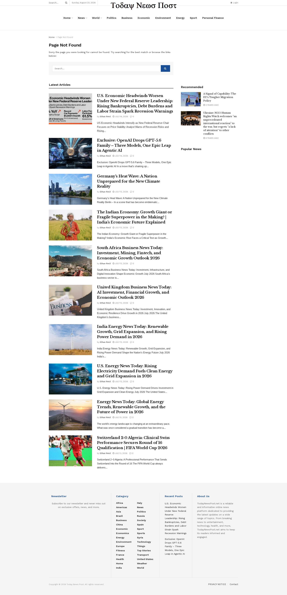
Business (127, 17)
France (120, 554)
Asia (118, 511)
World (95, 17)
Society (141, 520)
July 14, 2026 (121, 116)
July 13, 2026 (121, 192)
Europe (120, 546)
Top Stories (144, 550)
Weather (142, 563)
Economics (122, 533)
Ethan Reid (105, 116)
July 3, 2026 (120, 453)
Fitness (120, 550)
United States (145, 559)
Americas (121, 507)
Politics (111, 17)
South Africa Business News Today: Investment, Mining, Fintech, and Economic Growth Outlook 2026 (130, 253)
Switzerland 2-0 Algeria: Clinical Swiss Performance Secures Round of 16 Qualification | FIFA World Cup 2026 (133, 442)
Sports (141, 533)
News (81, 17)
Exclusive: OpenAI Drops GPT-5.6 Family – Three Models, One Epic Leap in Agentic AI (134, 145)
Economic (144, 17)
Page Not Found (65, 37)
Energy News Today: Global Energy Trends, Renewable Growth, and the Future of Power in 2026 (131, 407)
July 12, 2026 (121, 303)
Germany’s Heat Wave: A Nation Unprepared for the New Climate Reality (128, 181)
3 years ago (212, 105)
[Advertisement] (210, 56)
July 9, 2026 (121, 417)
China (119, 524)
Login (235, 2)
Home (67, 17)
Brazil (119, 516)
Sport (193, 17)
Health (120, 559)
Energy (180, 17)
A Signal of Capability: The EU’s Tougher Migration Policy (219, 97)
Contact (234, 584)
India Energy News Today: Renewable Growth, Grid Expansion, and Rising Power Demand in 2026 (132, 331)
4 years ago (212, 138)
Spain (140, 524)
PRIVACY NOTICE (217, 584)
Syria (140, 537)
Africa (119, 503)
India (119, 567)
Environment (163, 17)
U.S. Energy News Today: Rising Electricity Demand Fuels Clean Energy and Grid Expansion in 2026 (134, 371)
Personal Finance (213, 17)
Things (141, 546)
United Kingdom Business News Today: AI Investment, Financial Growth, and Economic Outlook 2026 (134, 292)
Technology (144, 542)
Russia (141, 516)
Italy (139, 503)
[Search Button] (65, 2)
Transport (143, 554)
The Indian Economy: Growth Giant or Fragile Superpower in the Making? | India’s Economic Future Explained (134, 217)
